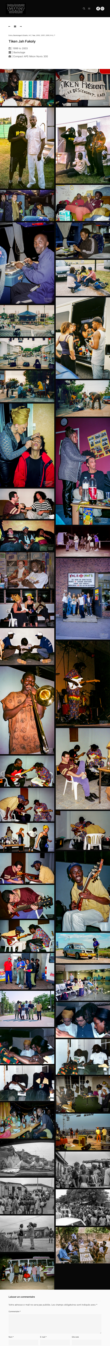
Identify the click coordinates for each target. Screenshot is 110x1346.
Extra (10, 35)
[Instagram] (102, 8)
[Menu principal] (89, 8)
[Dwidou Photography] (16, 8)
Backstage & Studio (20, 35)
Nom (11, 1337)
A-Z (30, 35)
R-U (51, 35)
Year (33, 35)
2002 (38, 35)
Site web (75, 1337)
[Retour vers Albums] (15, 26)
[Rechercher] (84, 8)
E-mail (43, 1337)
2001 (43, 35)
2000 (48, 35)
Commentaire (15, 1311)
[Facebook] (98, 8)
